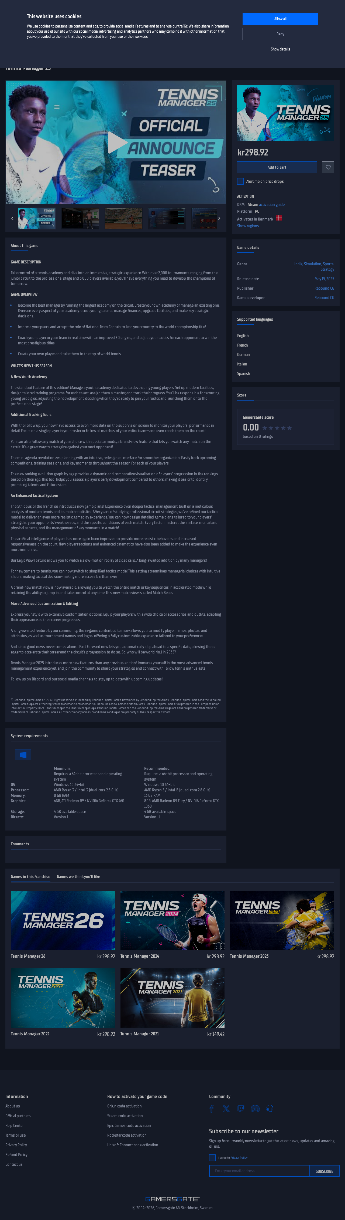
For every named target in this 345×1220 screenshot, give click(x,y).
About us (12, 1106)
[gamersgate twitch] (240, 1108)
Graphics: (18, 801)
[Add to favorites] (328, 167)
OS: (13, 784)
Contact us (14, 1164)
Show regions (248, 226)
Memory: (18, 795)
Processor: (20, 790)
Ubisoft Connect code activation (132, 1145)
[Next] (219, 218)
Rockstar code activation (127, 1135)
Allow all (280, 19)
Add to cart (277, 167)
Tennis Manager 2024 (139, 956)
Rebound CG (324, 288)
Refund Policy (16, 1154)
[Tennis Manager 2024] (172, 921)
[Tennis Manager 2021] (172, 998)
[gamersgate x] (226, 1108)
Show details (280, 49)
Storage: (18, 811)
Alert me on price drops (265, 181)
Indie (298, 264)
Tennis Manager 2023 (249, 956)
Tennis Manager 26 (28, 956)
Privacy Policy (16, 1145)
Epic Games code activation (129, 1125)
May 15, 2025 (324, 279)
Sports (328, 264)
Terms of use (15, 1135)
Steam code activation (125, 1116)
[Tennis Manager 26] (63, 921)
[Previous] (12, 218)
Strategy (327, 269)
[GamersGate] (173, 1202)
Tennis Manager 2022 (30, 1034)
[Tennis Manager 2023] (282, 921)
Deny (280, 34)
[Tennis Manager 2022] (63, 998)
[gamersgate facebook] (211, 1108)
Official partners (18, 1116)
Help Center (14, 1125)
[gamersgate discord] (255, 1108)
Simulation (312, 264)
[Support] (270, 1108)
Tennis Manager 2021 (139, 1034)
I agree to (232, 1158)
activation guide (272, 204)
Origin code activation (124, 1106)
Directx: (17, 817)
